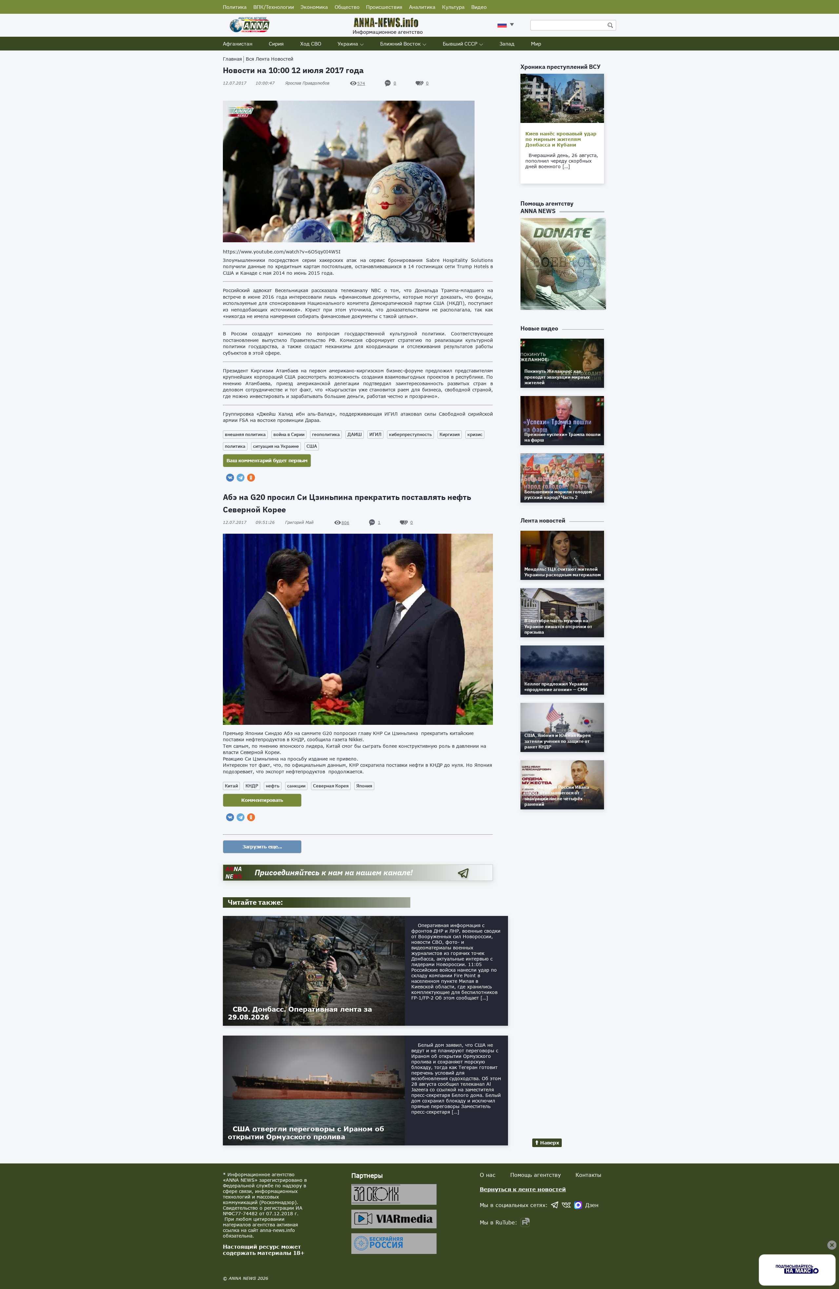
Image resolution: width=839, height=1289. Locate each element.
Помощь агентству (535, 1175)
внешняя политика (245, 434)
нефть (273, 786)
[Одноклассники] (251, 478)
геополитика (326, 434)
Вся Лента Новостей (269, 59)
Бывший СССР (460, 43)
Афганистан (237, 43)
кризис (474, 434)
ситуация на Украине (276, 446)
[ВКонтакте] (230, 478)
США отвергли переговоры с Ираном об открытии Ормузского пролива (306, 1132)
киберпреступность (410, 434)
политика (235, 446)
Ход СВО (310, 43)
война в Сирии (288, 434)
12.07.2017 (249, 83)
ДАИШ (354, 434)
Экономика (314, 7)
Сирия (276, 43)
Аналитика (422, 7)
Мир (536, 43)
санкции (296, 786)
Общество (347, 7)
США (311, 446)
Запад (507, 43)
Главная (232, 59)
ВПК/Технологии (273, 7)
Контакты (588, 1175)
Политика (235, 7)
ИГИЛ (375, 434)
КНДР (251, 786)
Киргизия (449, 434)
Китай (231, 786)
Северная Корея (331, 786)
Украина (348, 43)
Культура (453, 7)
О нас (488, 1175)
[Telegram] (240, 478)
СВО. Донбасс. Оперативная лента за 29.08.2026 (300, 1013)
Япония (364, 786)
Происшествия (384, 7)
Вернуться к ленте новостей (523, 1189)
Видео (479, 7)
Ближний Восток (400, 43)
